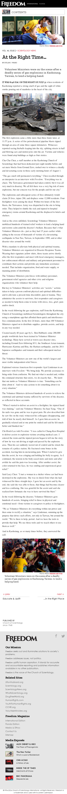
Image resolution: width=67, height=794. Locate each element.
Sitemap (9, 735)
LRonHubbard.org (14, 682)
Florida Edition (12, 724)
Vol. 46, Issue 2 (9, 51)
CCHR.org (10, 707)
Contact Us (11, 731)
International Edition (15, 721)
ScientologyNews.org (15, 690)
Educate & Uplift (11, 599)
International (32, 4)
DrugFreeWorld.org (14, 697)
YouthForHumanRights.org (18, 704)
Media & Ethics (12, 728)
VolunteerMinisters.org (16, 711)
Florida (42, 4)
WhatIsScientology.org (16, 693)
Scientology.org (13, 686)
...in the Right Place (53, 599)
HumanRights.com (14, 700)
